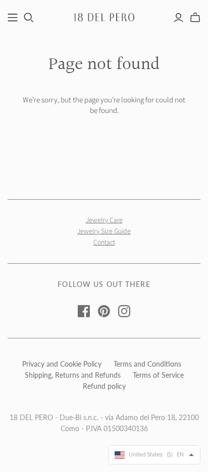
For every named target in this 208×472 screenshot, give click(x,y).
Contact (104, 243)
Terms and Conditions (147, 364)
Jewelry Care (104, 220)
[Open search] (29, 18)
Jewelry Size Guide (104, 231)
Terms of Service (158, 375)
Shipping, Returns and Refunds (73, 375)
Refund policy (104, 386)
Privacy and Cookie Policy (61, 364)
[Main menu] (13, 18)
